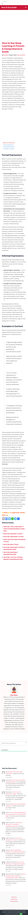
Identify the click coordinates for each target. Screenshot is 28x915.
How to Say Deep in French (10, 544)
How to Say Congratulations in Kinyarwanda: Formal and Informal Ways (16, 814)
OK (21, 913)
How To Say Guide (9, 7)
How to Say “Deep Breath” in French (13, 536)
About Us (14, 897)
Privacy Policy (14, 901)
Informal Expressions (8, 146)
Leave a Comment (21, 55)
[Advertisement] (14, 25)
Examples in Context (8, 148)
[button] (26, 8)
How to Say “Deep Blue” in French (12, 533)
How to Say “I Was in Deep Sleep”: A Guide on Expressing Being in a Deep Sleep (14, 528)
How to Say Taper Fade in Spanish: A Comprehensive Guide (16, 875)
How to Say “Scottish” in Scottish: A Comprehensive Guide (14, 824)
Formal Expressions (8, 145)
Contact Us (14, 899)
